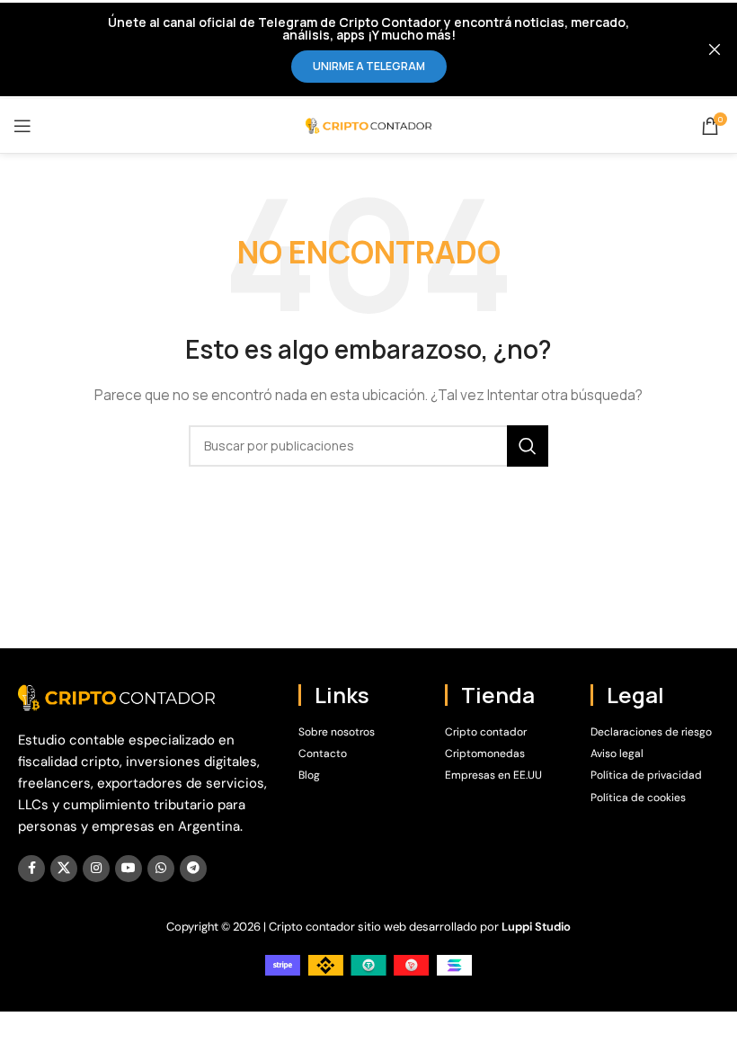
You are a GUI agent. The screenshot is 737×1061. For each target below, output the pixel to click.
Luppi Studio (536, 926)
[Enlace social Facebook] (31, 868)
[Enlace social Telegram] (193, 868)
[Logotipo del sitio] (368, 124)
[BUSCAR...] (527, 446)
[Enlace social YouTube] (128, 868)
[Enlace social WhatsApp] (160, 868)
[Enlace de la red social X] (63, 868)
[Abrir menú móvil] (22, 126)
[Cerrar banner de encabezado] (714, 49)
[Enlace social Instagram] (96, 868)
